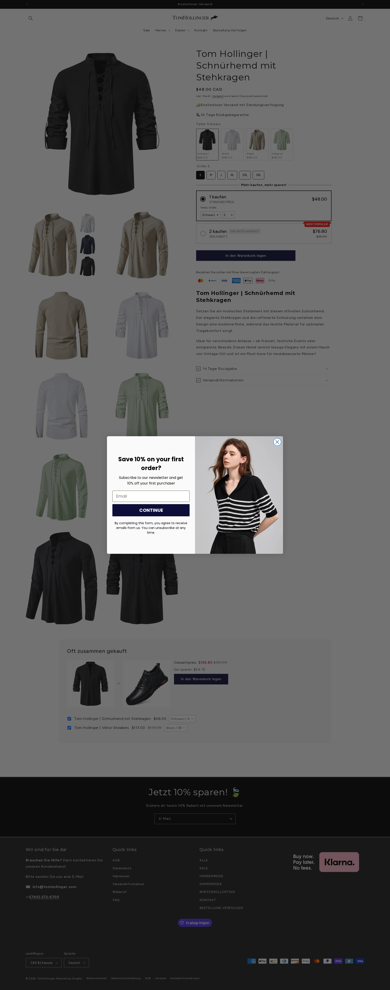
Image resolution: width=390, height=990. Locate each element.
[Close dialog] (277, 442)
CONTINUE (151, 510)
